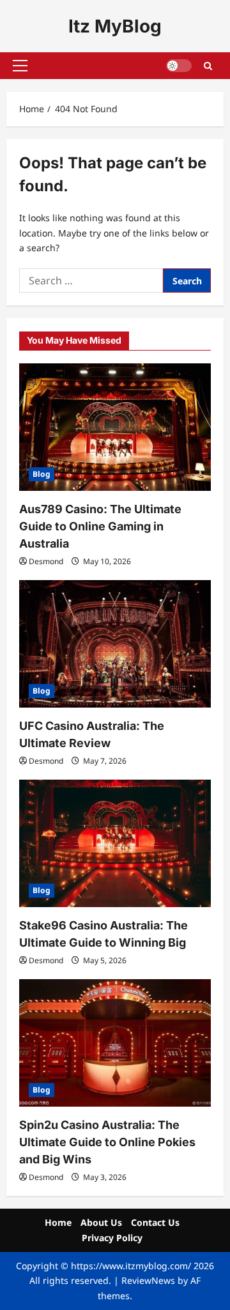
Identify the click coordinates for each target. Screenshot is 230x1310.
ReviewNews (148, 1280)
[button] (20, 65)
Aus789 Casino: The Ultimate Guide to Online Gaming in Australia (100, 526)
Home (58, 1222)
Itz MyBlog (115, 26)
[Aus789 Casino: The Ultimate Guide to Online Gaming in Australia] (115, 427)
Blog (41, 474)
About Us (101, 1222)
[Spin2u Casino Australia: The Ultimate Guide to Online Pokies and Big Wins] (115, 1043)
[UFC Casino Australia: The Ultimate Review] (115, 644)
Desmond (46, 561)
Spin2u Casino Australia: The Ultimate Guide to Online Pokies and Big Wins (107, 1142)
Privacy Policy (112, 1238)
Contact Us (155, 1222)
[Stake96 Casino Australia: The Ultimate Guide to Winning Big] (115, 843)
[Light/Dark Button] (179, 65)
